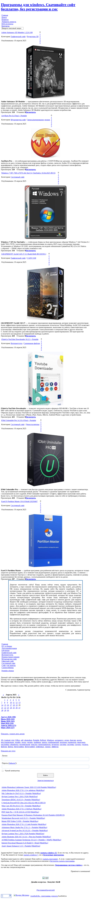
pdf (22, 740)
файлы (10, 747)
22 (5, 708)
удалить (85, 744)
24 (11, 708)
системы (70, 744)
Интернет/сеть (16, 343)
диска (23, 742)
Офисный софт (8, 661)
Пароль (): (9, 763)
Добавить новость (9, 22)
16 (8, 705)
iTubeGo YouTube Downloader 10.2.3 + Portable (19, 339)
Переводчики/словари (10, 657)
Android (7, 740)
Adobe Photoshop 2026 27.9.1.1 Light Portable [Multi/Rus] (24, 824)
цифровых (40, 747)
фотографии (19, 747)
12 (17, 703)
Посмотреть (31, 112)
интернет (63, 742)
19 (17, 705)
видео (79, 740)
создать (78, 744)
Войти (45, 775)
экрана (47, 747)
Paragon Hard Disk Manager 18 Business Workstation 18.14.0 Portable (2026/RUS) (33, 815)
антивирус (59, 740)
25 (14, 708)
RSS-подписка (7, 24)
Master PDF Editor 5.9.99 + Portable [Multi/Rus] (20, 821)
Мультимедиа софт (18, 120)
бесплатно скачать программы (62, 861)
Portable (36, 740)
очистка (34, 744)
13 (19, 703)
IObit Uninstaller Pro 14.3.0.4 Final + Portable (18, 420)
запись (44, 742)
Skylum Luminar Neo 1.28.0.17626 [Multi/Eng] (20, 797)
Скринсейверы (8, 668)
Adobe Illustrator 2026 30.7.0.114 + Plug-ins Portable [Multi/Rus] (26, 837)
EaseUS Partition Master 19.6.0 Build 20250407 (19, 501)
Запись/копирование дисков (38, 120)
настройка (5, 744)
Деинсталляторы (32, 424)
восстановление (7, 742)
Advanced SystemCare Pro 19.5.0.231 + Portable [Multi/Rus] (25, 831)
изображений (53, 742)
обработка (14, 744)
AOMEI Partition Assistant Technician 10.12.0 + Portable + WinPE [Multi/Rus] (31, 840)
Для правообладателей (45, 890)
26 (17, 708)
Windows (50, 740)
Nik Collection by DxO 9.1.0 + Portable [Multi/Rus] (21, 793)
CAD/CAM (31, 258)
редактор (55, 744)
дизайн (17, 742)
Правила (5, 20)
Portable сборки (8, 671)
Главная (5, 15)
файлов (4, 747)
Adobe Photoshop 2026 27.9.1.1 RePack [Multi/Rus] (21, 809)
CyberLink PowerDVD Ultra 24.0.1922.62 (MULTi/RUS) (24, 803)
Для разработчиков (9, 648)
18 (14, 705)
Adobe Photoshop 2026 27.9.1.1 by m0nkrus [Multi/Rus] (23, 790)
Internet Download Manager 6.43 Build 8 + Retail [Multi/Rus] (25, 843)
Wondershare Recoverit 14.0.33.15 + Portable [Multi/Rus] (23, 818)
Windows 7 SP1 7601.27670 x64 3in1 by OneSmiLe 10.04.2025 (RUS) (28, 173)
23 (8, 708)
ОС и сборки (7, 646)
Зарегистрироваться (45, 780)
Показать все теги (8, 751)
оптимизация (24, 744)
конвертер (72, 742)
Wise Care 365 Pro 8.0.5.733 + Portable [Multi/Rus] (21, 806)
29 (5, 710)
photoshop (28, 740)
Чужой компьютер (12, 771)
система (63, 744)
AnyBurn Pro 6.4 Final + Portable (14, 116)
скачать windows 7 (31, 855)
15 (5, 705)
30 (8, 710)
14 (2, 705)
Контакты (5, 26)
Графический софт (18, 37)
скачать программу (50, 859)
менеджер (81, 742)
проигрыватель (44, 744)
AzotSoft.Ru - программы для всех (44, 896)
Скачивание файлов (32, 343)
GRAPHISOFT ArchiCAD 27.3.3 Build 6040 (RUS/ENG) (23, 254)
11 (14, 703)
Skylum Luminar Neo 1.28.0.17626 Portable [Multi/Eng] (23, 834)
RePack (43, 740)
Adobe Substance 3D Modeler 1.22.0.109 (17, 32)
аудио (66, 740)
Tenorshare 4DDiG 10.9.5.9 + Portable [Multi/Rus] (21, 800)
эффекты (55, 747)
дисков (30, 742)
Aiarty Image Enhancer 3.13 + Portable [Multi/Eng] (21, 846)
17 (11, 705)
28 (2, 710)
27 (19, 708)
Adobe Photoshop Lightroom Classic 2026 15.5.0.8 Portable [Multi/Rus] (29, 787)
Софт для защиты (9, 665)
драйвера (37, 742)
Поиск (4, 17)
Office (17, 740)
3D (2, 740)
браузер (73, 740)
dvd (12, 740)
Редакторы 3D (33, 37)
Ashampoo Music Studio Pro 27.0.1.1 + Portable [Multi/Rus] (24, 827)
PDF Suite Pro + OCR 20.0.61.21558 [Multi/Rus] (20, 812)
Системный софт (17, 177)
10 (11, 703)
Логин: (5, 756)
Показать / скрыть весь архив (13, 734)
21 (2, 708)
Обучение (5, 650)
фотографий (30, 747)
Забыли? (12, 763)
